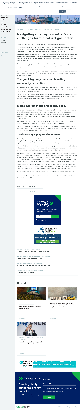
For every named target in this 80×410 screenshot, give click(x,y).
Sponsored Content (6, 29)
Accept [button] (61, 11)
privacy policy (42, 220)
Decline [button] (68, 11)
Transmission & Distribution (43, 29)
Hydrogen (3, 24)
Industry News (5, 26)
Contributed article (6, 31)
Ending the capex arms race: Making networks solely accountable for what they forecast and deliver (62, 305)
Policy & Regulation (26, 29)
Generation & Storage (34, 302)
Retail (2, 19)
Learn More (22, 318)
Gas (2, 22)
